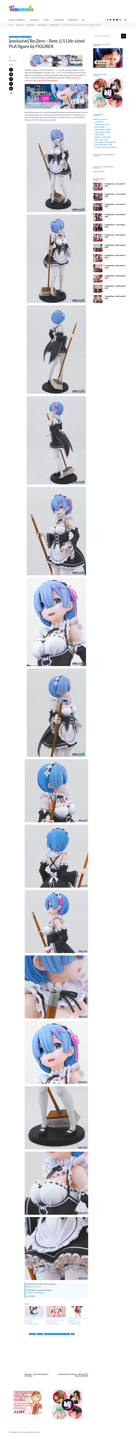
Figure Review (73, 20)
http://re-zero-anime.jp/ (35, 1293)
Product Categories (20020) (105, 147)
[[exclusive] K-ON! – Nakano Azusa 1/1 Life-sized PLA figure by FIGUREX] (77, 1311)
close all (104, 119)
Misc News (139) (101, 140)
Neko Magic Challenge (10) (105, 142)
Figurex (40, 1334)
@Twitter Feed (98, 172)
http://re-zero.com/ (33, 1287)
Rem (73, 1334)
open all (96, 119)
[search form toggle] (125, 20)
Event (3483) (100, 127)
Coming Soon (59, 20)
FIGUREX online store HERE (69, 117)
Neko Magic (23, 1432)
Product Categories (16, 20)
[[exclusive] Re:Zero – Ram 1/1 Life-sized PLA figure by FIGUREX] (34, 1311)
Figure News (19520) (103, 130)
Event (46, 20)
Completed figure (25, 36)
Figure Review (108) (102, 132)
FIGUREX (32, 1296)
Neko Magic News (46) (103, 145)
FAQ (83, 20)
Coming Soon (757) (102, 124)
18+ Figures (34, 20)
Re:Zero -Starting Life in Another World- (57, 1334)
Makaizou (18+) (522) (103, 137)
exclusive (32, 1334)
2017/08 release (14, 36)
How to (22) (99, 135)
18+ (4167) (99, 122)
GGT (10, 57)
